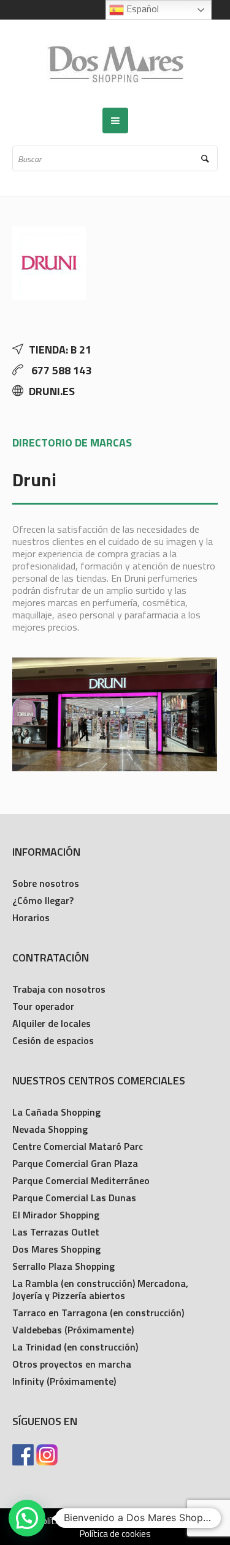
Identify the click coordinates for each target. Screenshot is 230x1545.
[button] (27, 1518)
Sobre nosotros (45, 883)
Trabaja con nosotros (58, 989)
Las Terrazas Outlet (55, 1232)
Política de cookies (115, 1534)
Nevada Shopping (50, 1129)
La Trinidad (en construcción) (75, 1346)
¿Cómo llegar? (43, 900)
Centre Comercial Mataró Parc (77, 1146)
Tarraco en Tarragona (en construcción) (98, 1312)
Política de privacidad (77, 1521)
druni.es (52, 391)
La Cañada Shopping (56, 1112)
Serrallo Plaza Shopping (63, 1266)
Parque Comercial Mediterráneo (81, 1180)
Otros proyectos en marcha (71, 1364)
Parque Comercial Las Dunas (74, 1197)
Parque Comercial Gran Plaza (75, 1163)
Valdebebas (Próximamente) (73, 1329)
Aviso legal (156, 1521)
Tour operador (43, 1006)
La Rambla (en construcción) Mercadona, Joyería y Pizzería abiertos (100, 1289)
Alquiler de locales (51, 1023)
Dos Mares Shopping (56, 1249)
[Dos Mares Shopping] (115, 63)
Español (141, 8)
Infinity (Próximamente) (64, 1381)
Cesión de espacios (53, 1040)
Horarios (31, 917)
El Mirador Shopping (55, 1214)
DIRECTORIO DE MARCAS (72, 442)
